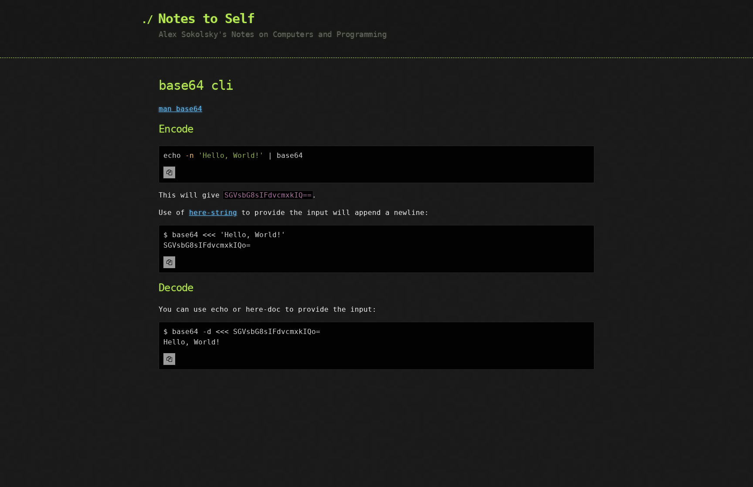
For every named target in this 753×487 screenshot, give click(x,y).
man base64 (180, 109)
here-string (213, 212)
